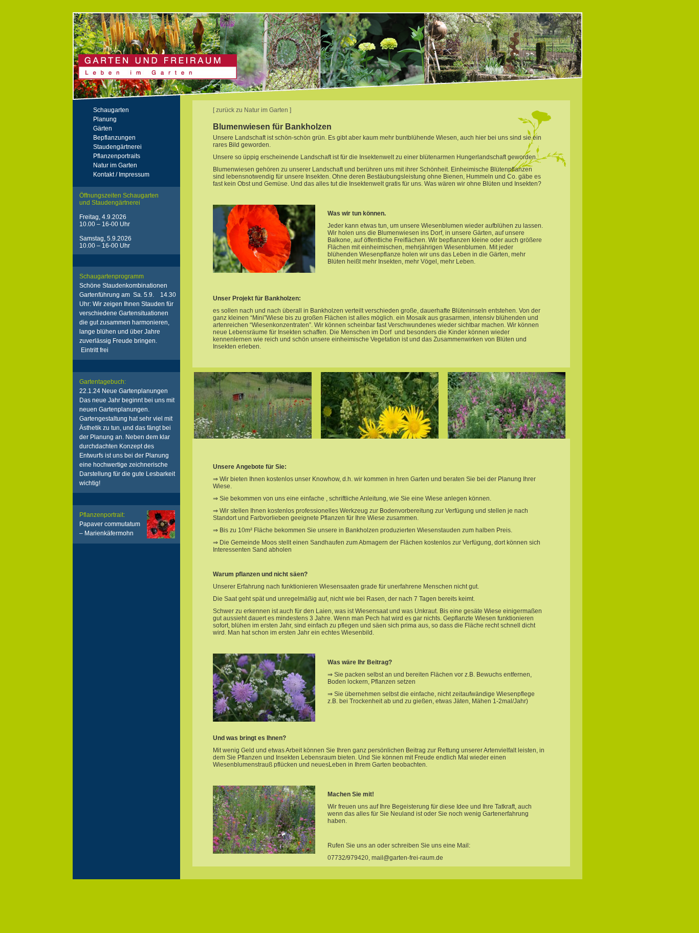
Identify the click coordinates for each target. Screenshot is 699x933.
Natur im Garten (115, 165)
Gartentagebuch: (102, 381)
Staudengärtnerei (117, 146)
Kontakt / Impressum (121, 174)
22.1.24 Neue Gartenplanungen (126, 400)
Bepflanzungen (114, 137)
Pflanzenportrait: (102, 514)
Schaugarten (111, 110)
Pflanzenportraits (116, 156)
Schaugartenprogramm (111, 276)
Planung (105, 119)
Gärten (102, 128)
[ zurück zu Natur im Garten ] (252, 110)
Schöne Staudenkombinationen (127, 318)
